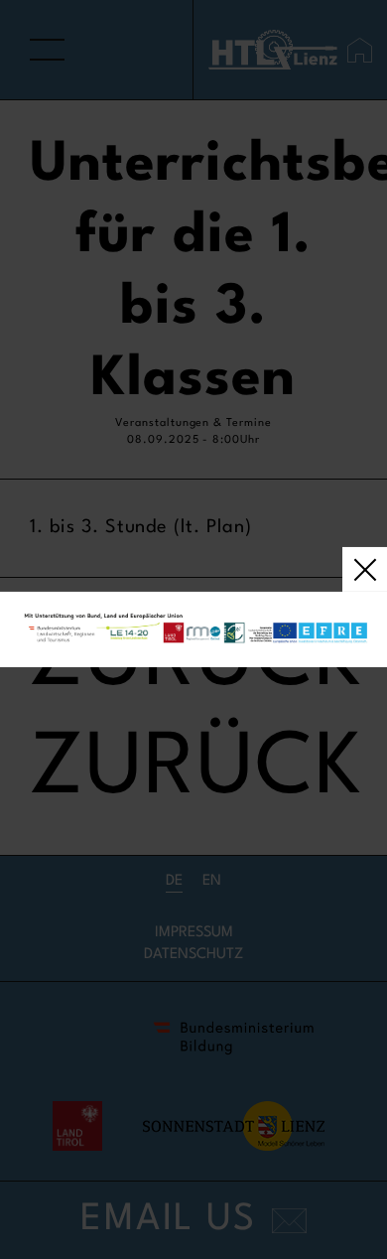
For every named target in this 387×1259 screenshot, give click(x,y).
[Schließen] (193, 629)
